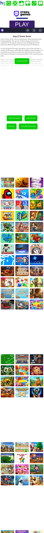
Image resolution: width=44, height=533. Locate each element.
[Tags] (34, 3)
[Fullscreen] (15, 3)
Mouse (11, 126)
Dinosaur (31, 118)
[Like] (21, 3)
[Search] (8, 3)
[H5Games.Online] (3, 3)
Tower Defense (28, 126)
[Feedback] (40, 3)
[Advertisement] (22, 90)
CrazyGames (14, 118)
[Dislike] (27, 3)
